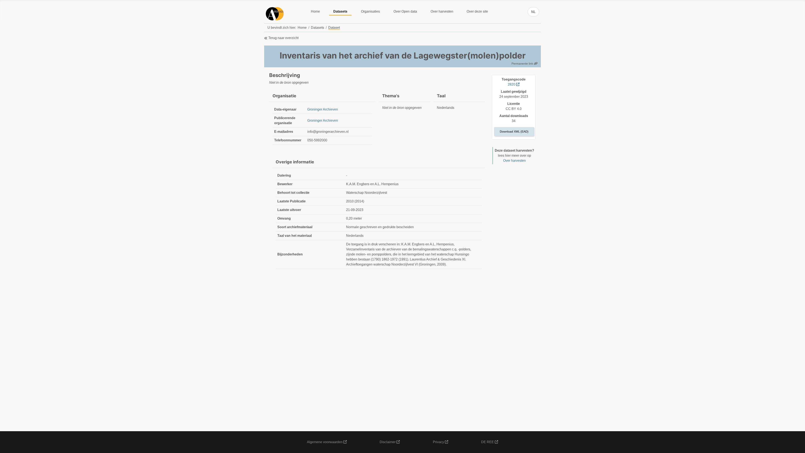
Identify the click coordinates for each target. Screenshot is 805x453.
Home (315, 11)
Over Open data (405, 11)
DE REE (488, 442)
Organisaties (370, 11)
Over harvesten (442, 11)
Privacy (439, 442)
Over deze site (477, 11)
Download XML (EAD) (514, 131)
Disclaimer (388, 442)
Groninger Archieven (322, 109)
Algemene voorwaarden (325, 442)
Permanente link (523, 63)
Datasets (340, 11)
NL (533, 12)
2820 (512, 84)
